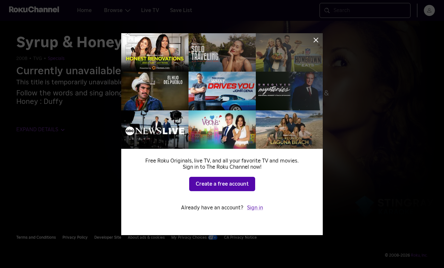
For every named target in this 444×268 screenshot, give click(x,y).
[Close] (316, 40)
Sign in (255, 207)
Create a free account (222, 184)
